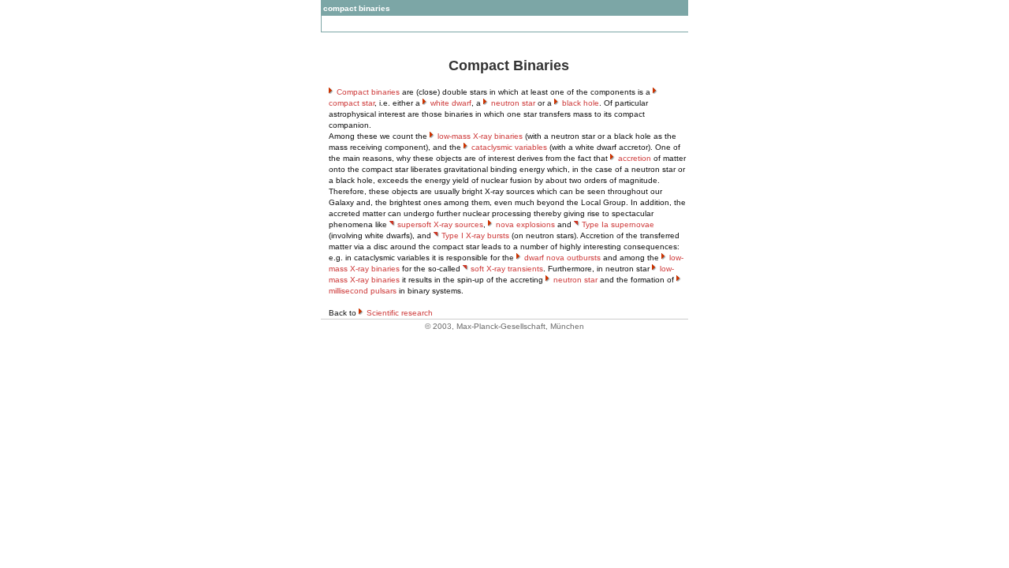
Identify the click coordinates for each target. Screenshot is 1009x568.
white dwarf (450, 103)
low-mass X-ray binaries (480, 136)
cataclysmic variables (509, 147)
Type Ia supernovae (618, 224)
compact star (351, 103)
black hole (580, 103)
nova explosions (525, 224)
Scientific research (400, 312)
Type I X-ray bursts (475, 235)
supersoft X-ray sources (440, 224)
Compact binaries (368, 92)
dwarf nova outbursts (562, 257)
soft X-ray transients (507, 268)
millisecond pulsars (363, 290)
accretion (634, 158)
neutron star (513, 103)
